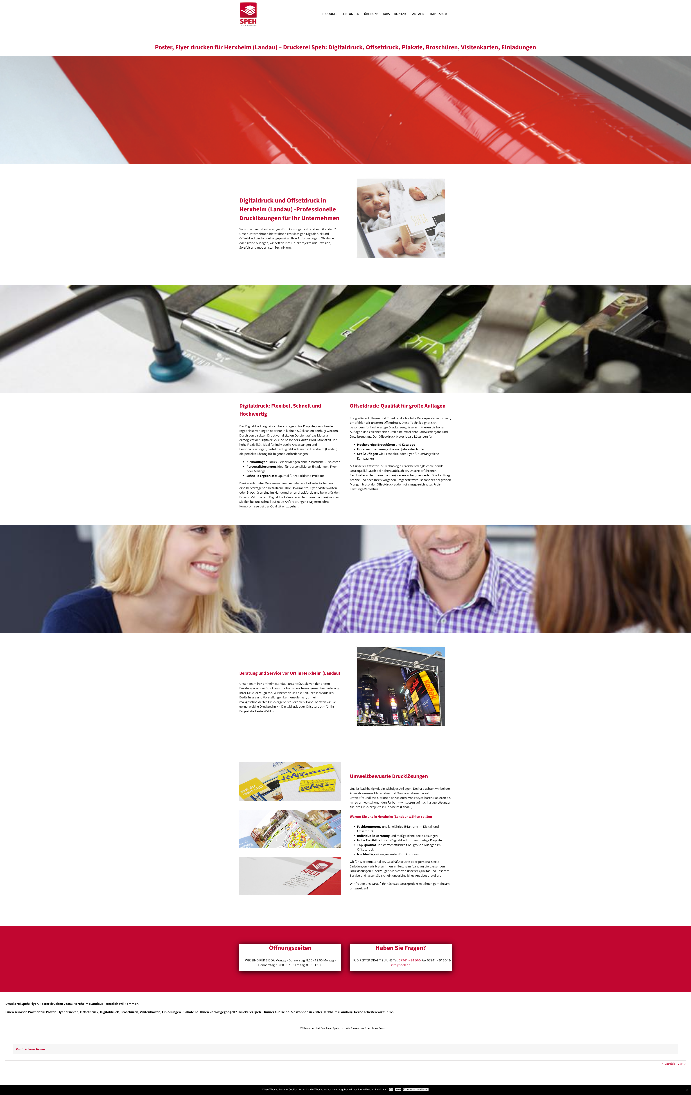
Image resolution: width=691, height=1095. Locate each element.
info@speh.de (400, 965)
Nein (398, 1089)
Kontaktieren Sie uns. (31, 1049)
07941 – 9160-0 (410, 960)
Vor (680, 1064)
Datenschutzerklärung (415, 1089)
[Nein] (686, 1090)
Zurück (670, 1064)
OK (391, 1089)
